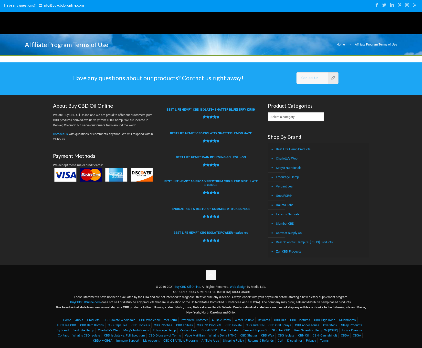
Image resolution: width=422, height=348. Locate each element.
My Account (151, 340)
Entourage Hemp (287, 177)
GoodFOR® (284, 195)
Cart (280, 340)
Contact (63, 335)
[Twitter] (384, 5)
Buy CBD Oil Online (187, 287)
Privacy (311, 340)
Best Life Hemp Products (293, 149)
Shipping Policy (233, 340)
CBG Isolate (286, 335)
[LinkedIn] (392, 5)
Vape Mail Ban (195, 335)
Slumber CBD (285, 223)
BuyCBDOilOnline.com (85, 302)
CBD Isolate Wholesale (119, 320)
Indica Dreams (352, 330)
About (79, 320)
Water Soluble (244, 320)
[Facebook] (377, 5)
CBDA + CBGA (102, 340)
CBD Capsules (117, 325)
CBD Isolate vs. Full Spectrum (124, 335)
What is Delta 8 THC (222, 335)
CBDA (345, 335)
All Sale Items (221, 320)
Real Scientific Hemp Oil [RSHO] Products (304, 242)
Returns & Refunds (261, 340)
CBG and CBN (255, 325)
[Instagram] (407, 5)
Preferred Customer (194, 320)
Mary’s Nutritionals (289, 168)
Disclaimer (294, 340)
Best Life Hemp (83, 330)
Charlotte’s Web (286, 158)
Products (93, 320)
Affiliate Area (210, 340)
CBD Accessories (307, 325)
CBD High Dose (324, 320)
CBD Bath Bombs (92, 325)
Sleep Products (351, 325)
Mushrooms (347, 320)
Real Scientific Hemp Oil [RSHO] (316, 330)
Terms (324, 340)
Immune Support (127, 340)
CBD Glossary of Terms (165, 335)
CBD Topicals (140, 325)
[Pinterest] (399, 5)
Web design (238, 287)
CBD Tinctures (300, 320)
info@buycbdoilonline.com (63, 5)
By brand (63, 330)
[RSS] (415, 5)
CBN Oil (303, 335)
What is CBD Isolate (86, 335)
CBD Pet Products (209, 325)
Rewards (264, 320)
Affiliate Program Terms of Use (376, 44)
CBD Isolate (233, 325)
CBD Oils (280, 320)
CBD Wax (267, 335)
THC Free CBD (66, 325)
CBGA (357, 335)
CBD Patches (163, 325)
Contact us (60, 134)
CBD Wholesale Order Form (158, 320)
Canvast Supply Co (289, 233)
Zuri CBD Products (288, 251)
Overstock (330, 325)
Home (341, 44)
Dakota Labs (285, 205)
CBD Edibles (184, 325)
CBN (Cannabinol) (325, 335)
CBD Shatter (248, 335)
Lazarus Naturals (287, 214)
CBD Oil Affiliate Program (180, 340)
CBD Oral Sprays (279, 325)
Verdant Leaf (285, 186)
